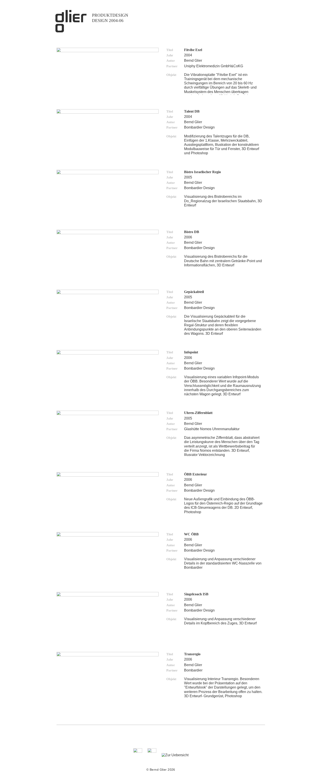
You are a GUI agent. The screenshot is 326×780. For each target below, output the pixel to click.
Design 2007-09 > (108, 35)
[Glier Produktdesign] (70, 31)
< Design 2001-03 (93, 35)
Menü (258, 18)
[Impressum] (151, 751)
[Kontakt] (137, 751)
